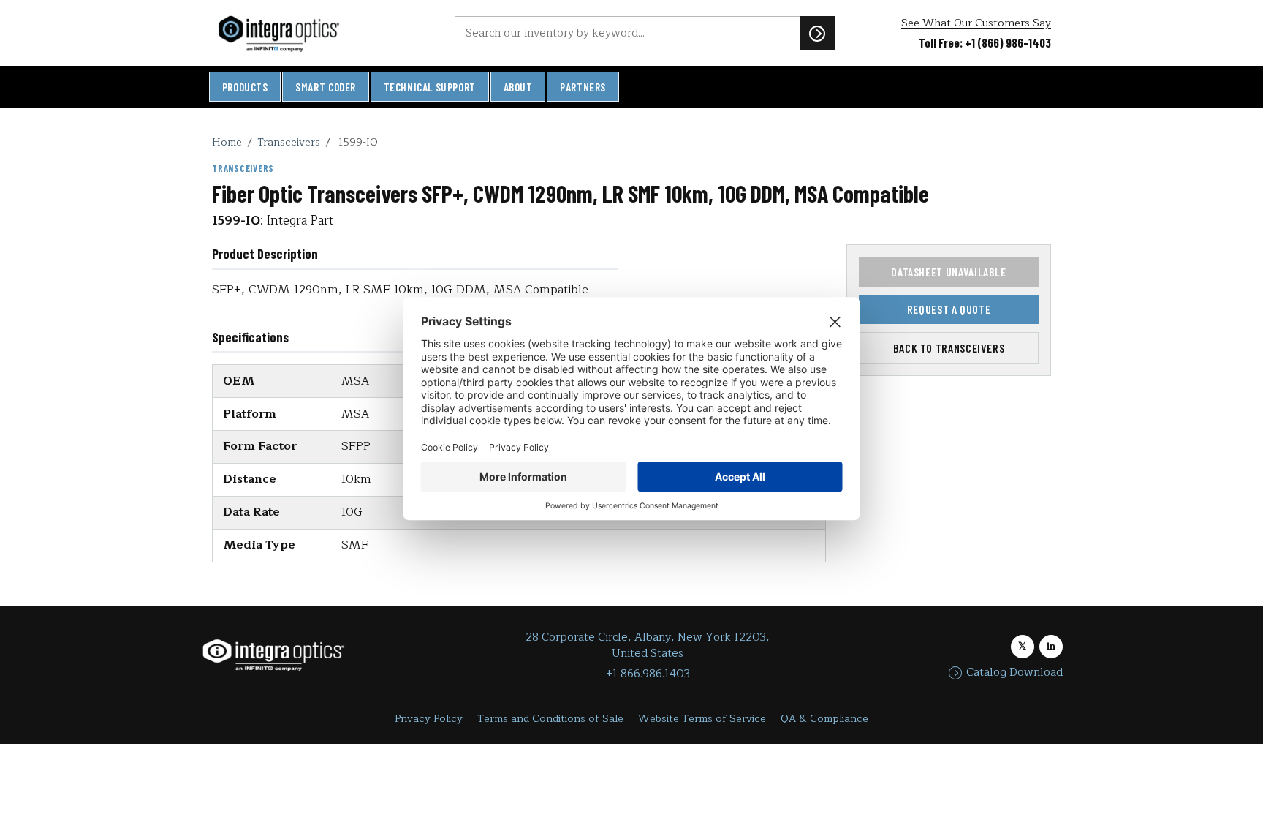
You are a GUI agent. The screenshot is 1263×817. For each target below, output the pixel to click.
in (1051, 646)
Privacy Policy (429, 718)
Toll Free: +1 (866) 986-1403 (985, 42)
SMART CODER (325, 87)
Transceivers (288, 142)
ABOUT (518, 87)
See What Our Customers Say (976, 23)
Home (227, 142)
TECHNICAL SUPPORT (430, 87)
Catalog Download (1014, 673)
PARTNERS (583, 87)
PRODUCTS (245, 87)
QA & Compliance (824, 718)
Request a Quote (949, 309)
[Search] (817, 33)
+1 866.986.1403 (648, 674)
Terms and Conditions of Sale (550, 718)
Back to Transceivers (949, 348)
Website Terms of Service (702, 718)
